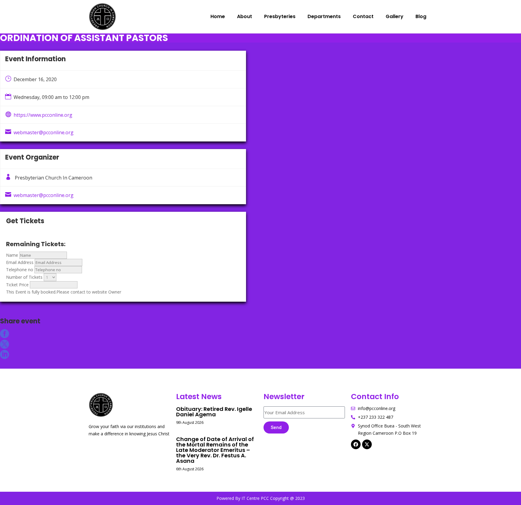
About (244, 16)
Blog (420, 16)
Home (217, 16)
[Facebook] (356, 444)
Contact (363, 16)
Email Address (19, 262)
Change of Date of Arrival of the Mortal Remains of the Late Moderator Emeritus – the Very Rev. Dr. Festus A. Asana (215, 450)
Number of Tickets (24, 277)
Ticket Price (17, 284)
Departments (324, 16)
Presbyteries (279, 16)
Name (12, 255)
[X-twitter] (367, 444)
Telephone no (19, 269)
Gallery (394, 16)
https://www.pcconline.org (43, 115)
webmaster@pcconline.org (44, 132)
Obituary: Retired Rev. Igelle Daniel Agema (214, 411)
